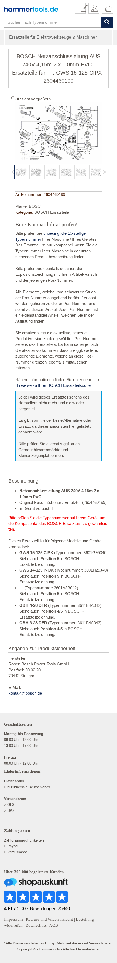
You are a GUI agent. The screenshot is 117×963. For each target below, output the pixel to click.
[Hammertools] (31, 9)
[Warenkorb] (107, 8)
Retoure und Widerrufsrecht (49, 919)
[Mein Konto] (94, 8)
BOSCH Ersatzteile (51, 212)
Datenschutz (36, 925)
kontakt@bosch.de (25, 693)
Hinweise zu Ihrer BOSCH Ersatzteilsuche (53, 385)
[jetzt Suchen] (106, 22)
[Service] (82, 8)
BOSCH (36, 206)
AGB (53, 925)
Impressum (13, 919)
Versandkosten (100, 943)
